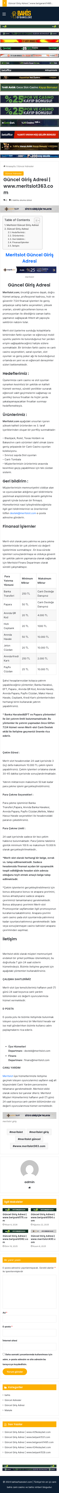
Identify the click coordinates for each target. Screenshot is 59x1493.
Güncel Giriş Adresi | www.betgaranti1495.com (32, 3)
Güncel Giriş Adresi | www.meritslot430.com (43, 1239)
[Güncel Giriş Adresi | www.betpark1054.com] (43, 1209)
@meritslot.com (27, 513)
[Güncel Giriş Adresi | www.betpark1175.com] (15, 1209)
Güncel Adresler (25, 166)
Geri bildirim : (18, 239)
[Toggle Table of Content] (35, 220)
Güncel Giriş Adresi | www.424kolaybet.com (28, 1447)
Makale (8, 1410)
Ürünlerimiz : (18, 235)
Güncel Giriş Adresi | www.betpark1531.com (27, 1437)
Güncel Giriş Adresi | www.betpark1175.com (15, 1217)
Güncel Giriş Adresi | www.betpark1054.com (43, 1217)
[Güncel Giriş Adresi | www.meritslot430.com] (43, 1231)
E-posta (7, 1326)
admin (29, 1182)
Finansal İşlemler (20, 242)
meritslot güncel (30, 1139)
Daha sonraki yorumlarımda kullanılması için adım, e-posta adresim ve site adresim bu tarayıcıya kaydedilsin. (27, 1359)
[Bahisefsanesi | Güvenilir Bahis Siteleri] (20, 14)
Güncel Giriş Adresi (18, 228)
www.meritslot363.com (29, 1146)
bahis (7, 1395)
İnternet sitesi (10, 1340)
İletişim (15, 246)
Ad (5, 1312)
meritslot (17, 1132)
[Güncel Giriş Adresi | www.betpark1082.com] (15, 1231)
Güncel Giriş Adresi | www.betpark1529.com (28, 1452)
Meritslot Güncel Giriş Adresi (23, 225)
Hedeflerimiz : (19, 232)
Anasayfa (10, 166)
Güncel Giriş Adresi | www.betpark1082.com (15, 1239)
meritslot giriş (40, 1132)
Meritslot (8, 1076)
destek (14, 513)
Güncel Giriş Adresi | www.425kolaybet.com (28, 1432)
